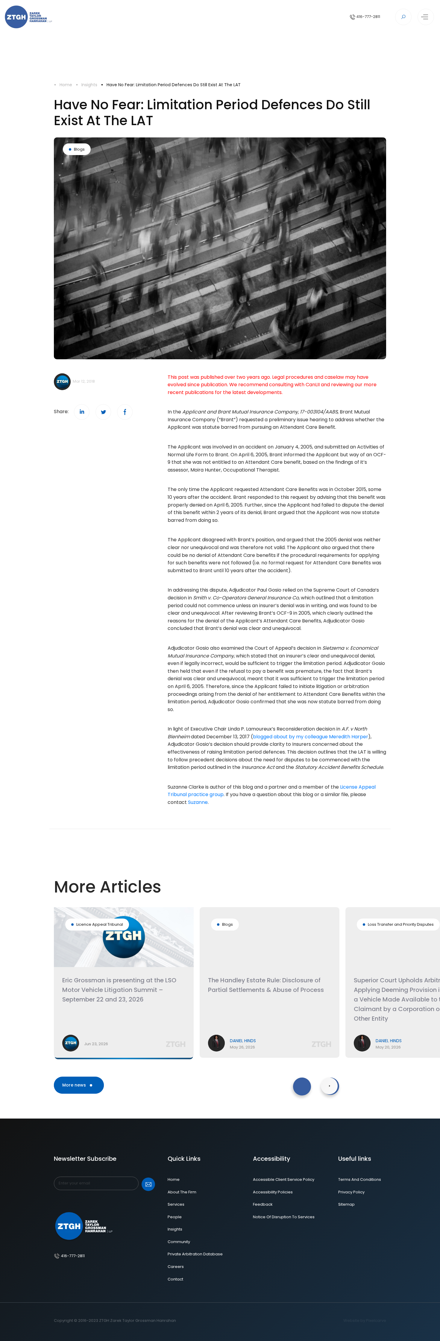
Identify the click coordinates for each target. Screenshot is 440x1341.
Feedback (263, 1204)
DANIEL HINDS (243, 1041)
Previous (295, 1081)
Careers (176, 1266)
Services (176, 1204)
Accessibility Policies (273, 1192)
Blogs (79, 149)
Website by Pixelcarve (364, 1320)
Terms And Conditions (359, 1179)
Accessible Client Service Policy (283, 1179)
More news (74, 1085)
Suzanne (198, 802)
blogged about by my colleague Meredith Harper (310, 736)
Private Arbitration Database (195, 1254)
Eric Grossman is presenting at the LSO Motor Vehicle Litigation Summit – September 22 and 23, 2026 (119, 990)
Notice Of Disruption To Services (284, 1217)
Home (66, 85)
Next (321, 1081)
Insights (89, 85)
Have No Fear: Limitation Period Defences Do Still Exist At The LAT (174, 85)
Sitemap (346, 1204)
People (175, 1217)
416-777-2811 (367, 16)
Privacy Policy (351, 1192)
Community (179, 1242)
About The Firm (182, 1192)
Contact (175, 1279)
